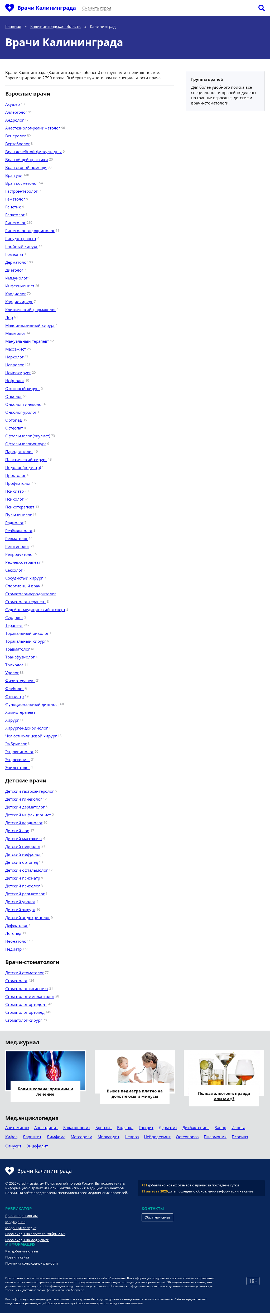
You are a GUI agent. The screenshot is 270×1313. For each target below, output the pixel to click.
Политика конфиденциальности (31, 1263)
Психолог (14, 499)
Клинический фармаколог (30, 309)
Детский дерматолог (25, 807)
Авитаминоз (17, 1127)
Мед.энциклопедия (20, 1227)
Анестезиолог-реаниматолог (32, 128)
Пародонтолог (19, 451)
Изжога (238, 1127)
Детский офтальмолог (26, 870)
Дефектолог (16, 925)
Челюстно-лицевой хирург (31, 735)
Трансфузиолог (20, 657)
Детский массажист (23, 838)
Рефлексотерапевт (23, 562)
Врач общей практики (26, 159)
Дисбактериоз (195, 1127)
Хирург (12, 720)
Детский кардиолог (23, 822)
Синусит (13, 1146)
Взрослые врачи (27, 93)
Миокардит (108, 1136)
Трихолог (14, 664)
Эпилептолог (17, 767)
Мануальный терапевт (27, 341)
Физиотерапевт (20, 680)
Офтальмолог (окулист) (27, 435)
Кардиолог (15, 293)
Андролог (14, 120)
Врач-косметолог (21, 183)
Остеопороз (187, 1136)
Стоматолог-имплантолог (29, 996)
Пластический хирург (26, 459)
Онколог (13, 396)
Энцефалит (37, 1146)
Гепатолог (15, 214)
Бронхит (103, 1127)
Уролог (12, 672)
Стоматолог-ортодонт (26, 1004)
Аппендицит (46, 1127)
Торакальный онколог (27, 633)
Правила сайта (17, 1257)
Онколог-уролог (20, 412)
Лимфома (56, 1136)
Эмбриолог (16, 743)
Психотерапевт (19, 507)
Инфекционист (19, 285)
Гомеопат (14, 254)
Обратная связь (157, 1217)
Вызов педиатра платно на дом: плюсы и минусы (135, 1093)
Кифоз (11, 1136)
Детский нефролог (23, 854)
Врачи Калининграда (46, 7)
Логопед (13, 933)
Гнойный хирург (21, 246)
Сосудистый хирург (24, 578)
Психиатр (14, 491)
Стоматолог (16, 980)
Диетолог (14, 270)
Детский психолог (22, 885)
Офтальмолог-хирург (25, 443)
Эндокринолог (19, 751)
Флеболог (14, 688)
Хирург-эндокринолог (26, 728)
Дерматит (168, 1127)
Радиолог (14, 522)
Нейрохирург (18, 372)
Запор (220, 1127)
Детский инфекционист (28, 814)
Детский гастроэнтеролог (29, 791)
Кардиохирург (19, 301)
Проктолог (15, 475)
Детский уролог (20, 901)
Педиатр (13, 949)
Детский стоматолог (24, 972)
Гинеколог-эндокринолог (30, 230)
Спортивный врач (22, 585)
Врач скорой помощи (26, 167)
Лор (9, 317)
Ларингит (32, 1136)
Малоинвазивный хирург (30, 325)
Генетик (13, 206)
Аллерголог (16, 112)
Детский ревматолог (25, 893)
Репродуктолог (19, 554)
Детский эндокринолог (27, 917)
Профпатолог (18, 483)
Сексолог (13, 570)
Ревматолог (16, 538)
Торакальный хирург (25, 641)
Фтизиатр (14, 696)
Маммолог (15, 333)
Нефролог (14, 380)
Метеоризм (81, 1136)
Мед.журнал (15, 1221)
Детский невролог (22, 846)
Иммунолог (16, 278)
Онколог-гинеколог (24, 404)
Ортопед (13, 420)
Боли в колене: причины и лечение (45, 1091)
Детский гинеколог (23, 799)
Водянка (125, 1127)
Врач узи (13, 175)
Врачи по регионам (21, 1215)
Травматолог (17, 649)
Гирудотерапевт (20, 238)
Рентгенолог (17, 546)
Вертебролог (17, 143)
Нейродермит (157, 1136)
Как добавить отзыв (21, 1251)
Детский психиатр (22, 878)
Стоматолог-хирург (23, 1020)
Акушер (12, 104)
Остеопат (14, 428)
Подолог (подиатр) (23, 467)
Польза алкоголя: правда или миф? (224, 1096)
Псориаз (240, 1136)
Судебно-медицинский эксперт (35, 609)
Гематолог (15, 199)
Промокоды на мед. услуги (27, 1239)
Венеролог (15, 135)
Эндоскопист (17, 759)
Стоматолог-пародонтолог (30, 593)
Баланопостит (76, 1127)
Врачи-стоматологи (32, 962)
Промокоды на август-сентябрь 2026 (35, 1233)
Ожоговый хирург (22, 388)
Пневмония (215, 1136)
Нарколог (14, 357)
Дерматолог (16, 262)
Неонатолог (16, 941)
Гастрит (146, 1127)
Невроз (132, 1136)
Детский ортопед (21, 862)
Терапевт (14, 625)
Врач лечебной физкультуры (33, 151)
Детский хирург (20, 909)
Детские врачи (25, 780)
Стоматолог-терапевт (25, 601)
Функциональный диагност (32, 704)
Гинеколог (15, 222)
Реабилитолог (18, 530)
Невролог (14, 364)
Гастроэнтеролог (21, 191)
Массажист (15, 349)
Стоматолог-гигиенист (26, 988)
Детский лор (17, 830)
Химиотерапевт (20, 712)
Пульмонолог (18, 514)
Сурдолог (14, 617)
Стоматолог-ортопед (25, 1012)
